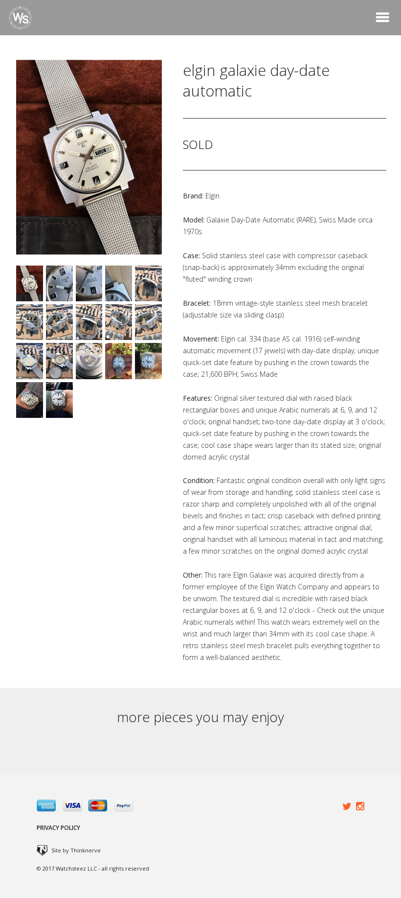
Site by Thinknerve (76, 850)
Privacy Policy (58, 828)
